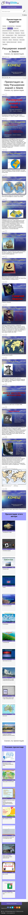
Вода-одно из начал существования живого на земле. (8, 764)
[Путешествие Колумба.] (14, 354)
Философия (22, 39)
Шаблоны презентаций (11, 42)
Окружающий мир (6, 37)
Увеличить (23, 56)
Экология (20, 42)
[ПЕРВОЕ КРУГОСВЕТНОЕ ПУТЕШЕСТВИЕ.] (14, 403)
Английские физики (7, 550)
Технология (5, 39)
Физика (10, 39)
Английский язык (10, 26)
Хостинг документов (10, 913)
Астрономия (18, 26)
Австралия (5, 715)
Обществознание (21, 35)
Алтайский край (6, 642)
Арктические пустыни (7, 660)
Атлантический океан (7, 605)
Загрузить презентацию (11, 7)
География (10, 28)
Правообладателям (10, 911)
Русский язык (20, 37)
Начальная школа (9, 35)
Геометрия (16, 28)
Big (12, 2)
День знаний (5, 874)
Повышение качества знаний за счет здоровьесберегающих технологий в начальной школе (9, 802)
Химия (4, 42)
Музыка (22, 33)
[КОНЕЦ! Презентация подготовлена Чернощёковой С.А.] (14, 508)
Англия (4, 587)
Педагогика (13, 37)
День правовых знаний (7, 818)
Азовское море (6, 569)
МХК (3, 35)
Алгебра (4, 26)
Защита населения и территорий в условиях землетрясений (7, 856)
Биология (4, 28)
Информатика (16, 30)
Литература (5, 33)
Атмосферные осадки (7, 532)
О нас (3, 911)
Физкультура (15, 39)
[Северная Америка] (14, 301)
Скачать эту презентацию (14, 54)
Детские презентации (7, 30)
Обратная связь (20, 911)
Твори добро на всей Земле (8, 781)
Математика (11, 33)
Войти (25, 15)
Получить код (6, 56)
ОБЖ (16, 35)
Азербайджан (5, 624)
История (22, 30)
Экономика (5, 44)
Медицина (17, 33)
